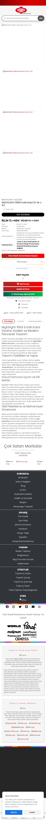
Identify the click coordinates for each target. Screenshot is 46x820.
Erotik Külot (20, 226)
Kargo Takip (23, 533)
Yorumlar (20, 321)
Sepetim (23, 537)
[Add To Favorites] (23, 301)
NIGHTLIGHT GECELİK (12, 199)
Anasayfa (23, 477)
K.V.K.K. (23, 490)
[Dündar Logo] (22, 735)
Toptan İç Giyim (23, 573)
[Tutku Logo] (36, 463)
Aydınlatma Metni (23, 494)
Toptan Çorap (23, 577)
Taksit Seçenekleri (35, 321)
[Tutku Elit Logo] (35, 723)
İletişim (23, 502)
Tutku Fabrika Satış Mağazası (23, 590)
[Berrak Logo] (4, 463)
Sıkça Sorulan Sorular (16, 313)
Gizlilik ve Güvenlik (23, 498)
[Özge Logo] (10, 735)
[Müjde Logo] (36, 731)
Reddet (32, 812)
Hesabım (23, 528)
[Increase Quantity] (42, 278)
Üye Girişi (23, 520)
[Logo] (23, 10)
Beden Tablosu (37, 313)
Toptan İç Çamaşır (23, 581)
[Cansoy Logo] (20, 463)
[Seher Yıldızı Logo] (11, 731)
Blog (23, 485)
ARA (41, 18)
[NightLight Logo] (18, 727)
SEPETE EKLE (24, 284)
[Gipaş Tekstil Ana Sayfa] (10, 723)
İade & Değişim (23, 481)
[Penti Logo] (25, 731)
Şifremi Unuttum (23, 524)
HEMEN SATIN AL (23, 289)
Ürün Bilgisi (8, 321)
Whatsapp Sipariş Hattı (24, 294)
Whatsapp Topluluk (23, 506)
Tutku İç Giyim (23, 585)
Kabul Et (14, 812)
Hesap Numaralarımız (23, 541)
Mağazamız (23, 555)
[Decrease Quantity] (3, 278)
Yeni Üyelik (23, 516)
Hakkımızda (23, 563)
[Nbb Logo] (30, 727)
